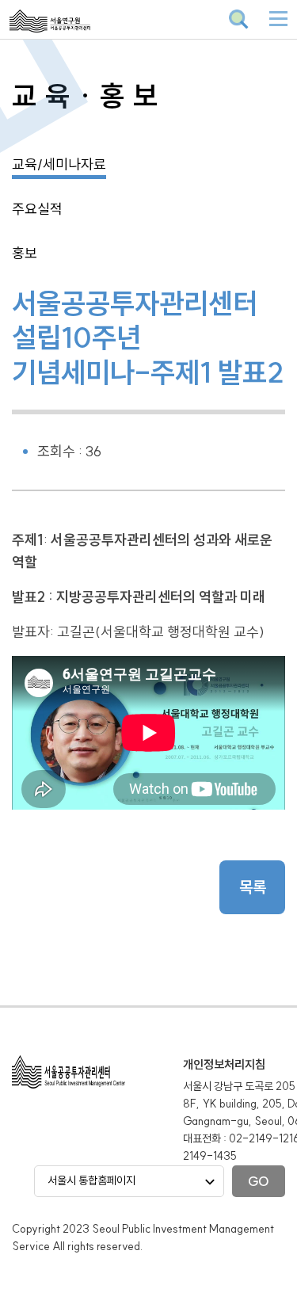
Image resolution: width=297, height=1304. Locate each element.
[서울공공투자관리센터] (88, 32)
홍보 (24, 253)
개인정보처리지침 (224, 1064)
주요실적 (37, 209)
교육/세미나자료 (59, 164)
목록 (252, 887)
